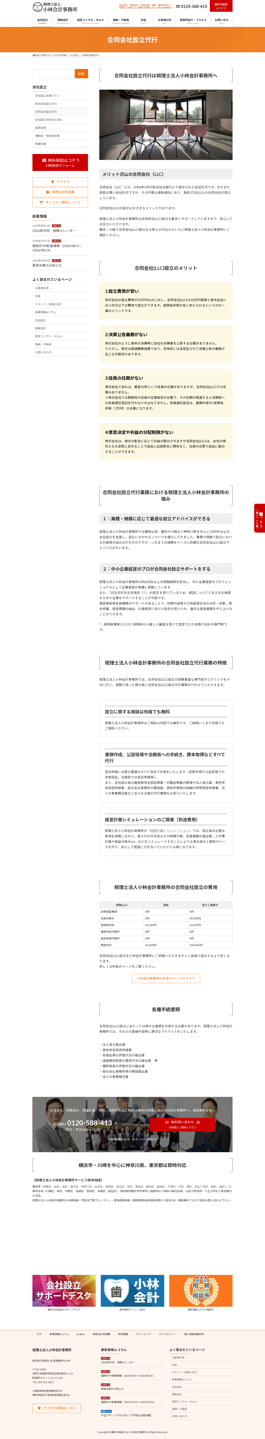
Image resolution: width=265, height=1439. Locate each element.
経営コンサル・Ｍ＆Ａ (48, 336)
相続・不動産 (43, 344)
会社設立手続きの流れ (48, 119)
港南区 (109, 1186)
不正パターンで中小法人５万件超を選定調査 (126, 1415)
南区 (221, 1186)
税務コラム (106, 1411)
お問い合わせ (43, 352)
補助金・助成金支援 (47, 135)
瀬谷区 (139, 1186)
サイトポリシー (167, 1334)
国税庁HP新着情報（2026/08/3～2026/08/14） (128, 1375)
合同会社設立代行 (46, 111)
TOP (39, 1334)
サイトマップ (143, 1334)
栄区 (129, 1186)
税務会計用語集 (101, 1334)
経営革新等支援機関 (125, 593)
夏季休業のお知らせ (47, 265)
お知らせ (56, 226)
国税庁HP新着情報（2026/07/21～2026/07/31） (128, 1402)
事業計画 (40, 143)
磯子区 (74, 1186)
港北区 (120, 1186)
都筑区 (150, 1186)
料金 (38, 296)
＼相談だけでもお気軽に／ (259, 517)
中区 (181, 1186)
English (81, 1334)
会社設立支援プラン (47, 95)
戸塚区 (172, 1186)
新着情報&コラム (45, 312)
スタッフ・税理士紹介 (48, 304)
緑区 (213, 1186)
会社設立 (39, 87)
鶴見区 (161, 1186)
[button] (221, 6)
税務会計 (40, 328)
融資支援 (40, 127)
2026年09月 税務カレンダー (54, 230)
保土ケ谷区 (201, 1186)
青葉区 (47, 1186)
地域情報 (123, 1334)
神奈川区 (86, 1186)
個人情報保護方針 (194, 1334)
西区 (189, 1186)
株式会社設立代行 (46, 103)
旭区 (56, 1186)
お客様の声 (42, 288)
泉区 (65, 1186)
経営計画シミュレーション (169, 831)
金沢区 (99, 1186)
